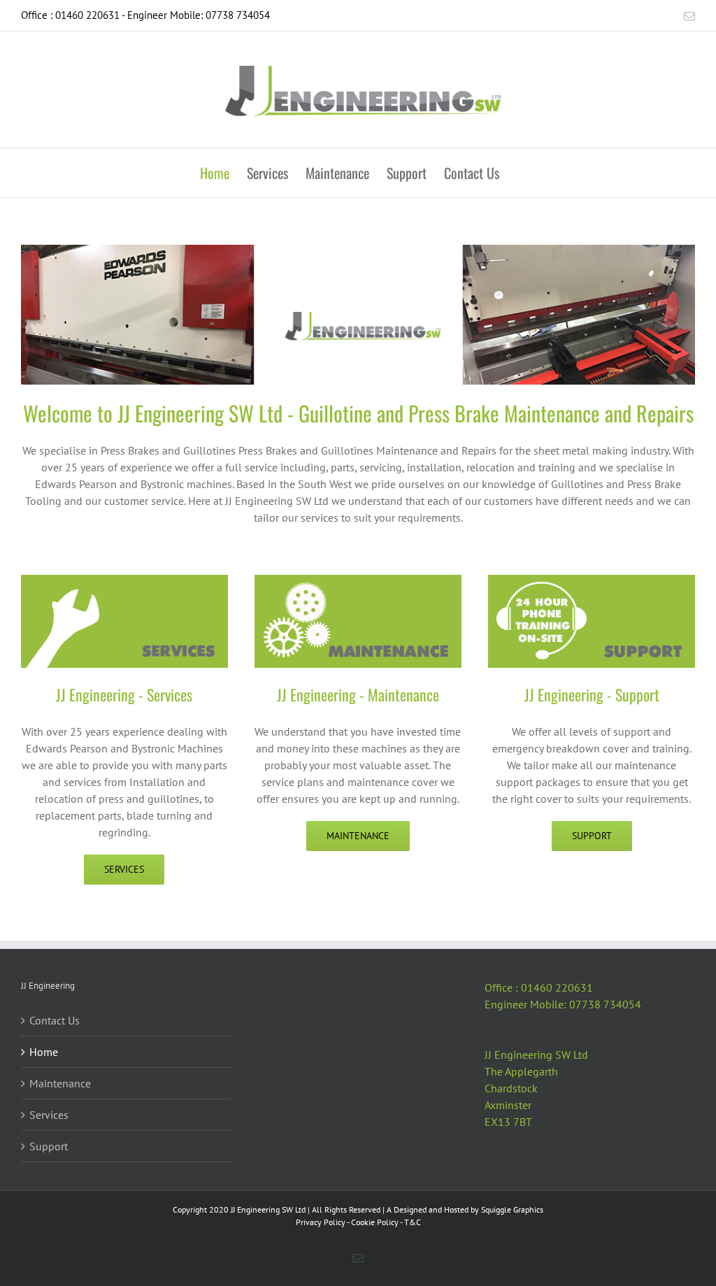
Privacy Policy (320, 1222)
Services (49, 1115)
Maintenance (60, 1083)
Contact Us (54, 1020)
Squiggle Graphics (512, 1209)
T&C (412, 1222)
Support (48, 1146)
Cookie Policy (375, 1222)
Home (43, 1052)
